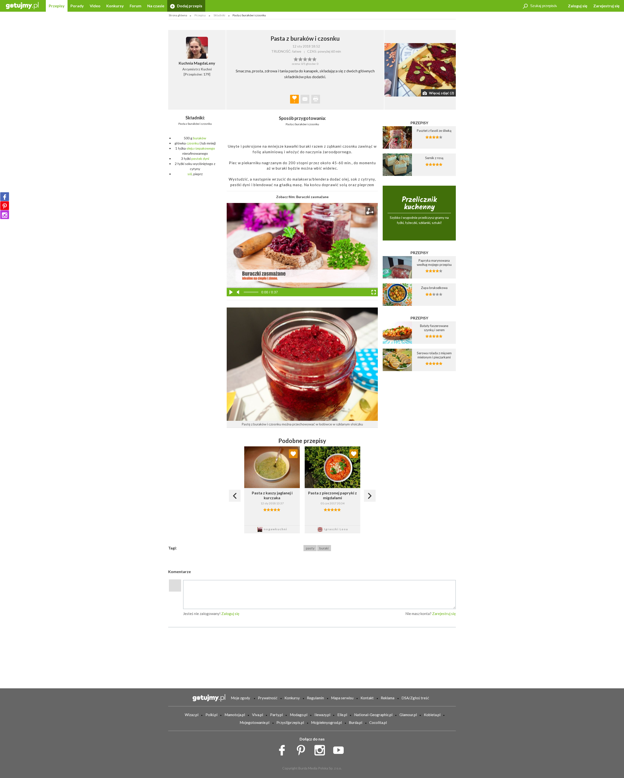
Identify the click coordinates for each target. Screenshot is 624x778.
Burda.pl (355, 722)
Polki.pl (211, 714)
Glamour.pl (408, 714)
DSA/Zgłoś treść (415, 698)
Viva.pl (257, 714)
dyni (206, 158)
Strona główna (178, 15)
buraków (199, 138)
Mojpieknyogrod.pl (326, 722)
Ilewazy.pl (322, 714)
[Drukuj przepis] (315, 99)
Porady (77, 5)
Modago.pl (298, 714)
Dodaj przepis (189, 5)
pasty (310, 548)
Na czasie (155, 5)
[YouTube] (340, 748)
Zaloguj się (577, 5)
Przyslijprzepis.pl (290, 722)
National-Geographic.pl (373, 714)
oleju (190, 148)
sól (189, 174)
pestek (196, 158)
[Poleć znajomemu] (305, 99)
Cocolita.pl (378, 722)
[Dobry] (305, 59)
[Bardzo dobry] (309, 59)
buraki (324, 548)
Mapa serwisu (342, 698)
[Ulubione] (293, 453)
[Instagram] (4, 214)
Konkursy (115, 5)
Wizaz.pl (191, 714)
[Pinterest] (4, 205)
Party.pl (276, 714)
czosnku (192, 143)
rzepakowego (205, 148)
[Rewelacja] (314, 59)
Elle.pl (342, 714)
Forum (135, 5)
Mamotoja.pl (234, 714)
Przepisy (57, 5)
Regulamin (315, 698)
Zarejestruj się (606, 5)
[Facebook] (4, 196)
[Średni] (300, 59)
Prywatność (267, 698)
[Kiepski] (295, 59)
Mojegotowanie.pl (254, 722)
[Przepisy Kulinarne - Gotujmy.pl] (22, 5)
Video (95, 5)
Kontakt (367, 698)
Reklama (387, 698)
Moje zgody (240, 698)
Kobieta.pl (432, 714)
